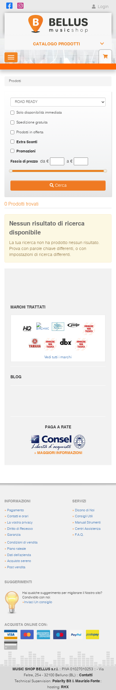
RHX (65, 686)
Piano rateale (16, 548)
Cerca (60, 185)
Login (103, 7)
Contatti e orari (17, 516)
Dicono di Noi (84, 510)
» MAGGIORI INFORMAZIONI (58, 452)
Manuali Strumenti (88, 522)
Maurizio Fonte (87, 680)
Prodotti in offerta (29, 132)
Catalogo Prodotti (56, 44)
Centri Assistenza (88, 528)
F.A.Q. (79, 534)
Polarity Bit (61, 680)
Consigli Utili (84, 516)
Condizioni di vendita (22, 542)
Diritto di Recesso (20, 528)
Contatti (86, 674)
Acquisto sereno (19, 561)
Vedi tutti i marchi (58, 357)
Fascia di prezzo (24, 161)
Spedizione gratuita (32, 122)
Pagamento (15, 510)
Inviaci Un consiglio (38, 602)
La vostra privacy (20, 522)
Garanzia (14, 534)
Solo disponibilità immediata (39, 113)
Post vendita (16, 567)
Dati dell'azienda (19, 555)
